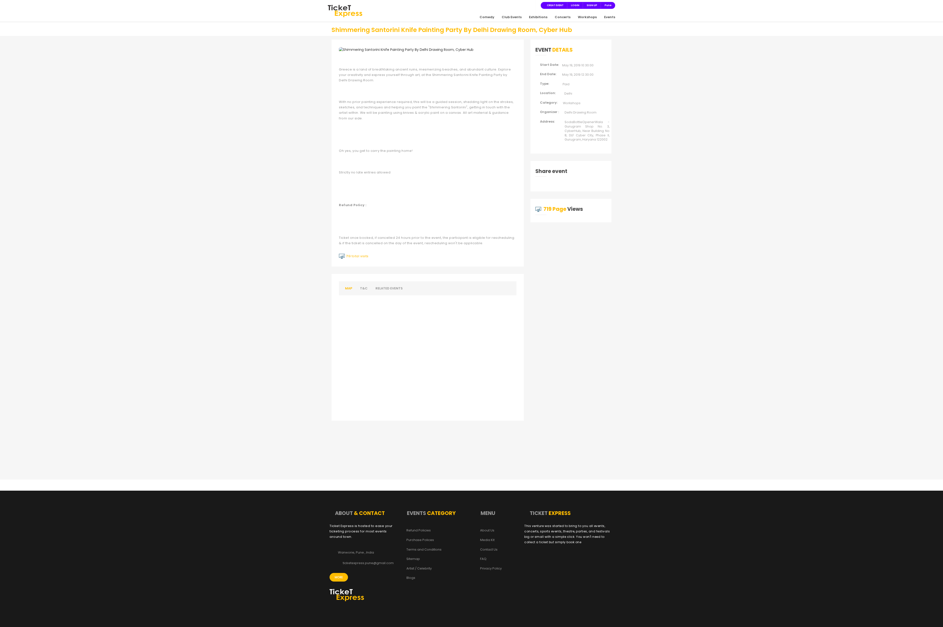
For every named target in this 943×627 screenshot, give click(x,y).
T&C (364, 288)
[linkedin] (524, 5)
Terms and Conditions (424, 549)
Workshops (587, 17)
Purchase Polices (420, 540)
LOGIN (575, 5)
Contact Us (489, 549)
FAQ (483, 559)
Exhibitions (538, 17)
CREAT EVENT (555, 5)
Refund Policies (418, 530)
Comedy (487, 17)
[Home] (345, 10)
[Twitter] (512, 5)
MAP (348, 288)
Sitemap (413, 559)
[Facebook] (506, 5)
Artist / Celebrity (419, 568)
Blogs (410, 578)
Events (609, 17)
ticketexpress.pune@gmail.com (368, 563)
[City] (530, 5)
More (339, 577)
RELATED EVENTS (389, 288)
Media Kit (487, 540)
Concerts (562, 17)
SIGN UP (592, 5)
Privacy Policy (491, 568)
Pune (608, 5)
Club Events (512, 17)
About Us (487, 530)
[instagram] (518, 5)
